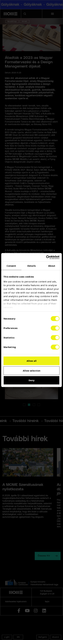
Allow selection (31, 370)
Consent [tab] (11, 265)
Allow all (32, 360)
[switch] (55, 328)
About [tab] (51, 265)
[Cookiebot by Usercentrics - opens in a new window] (46, 257)
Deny (32, 380)
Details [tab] (31, 265)
